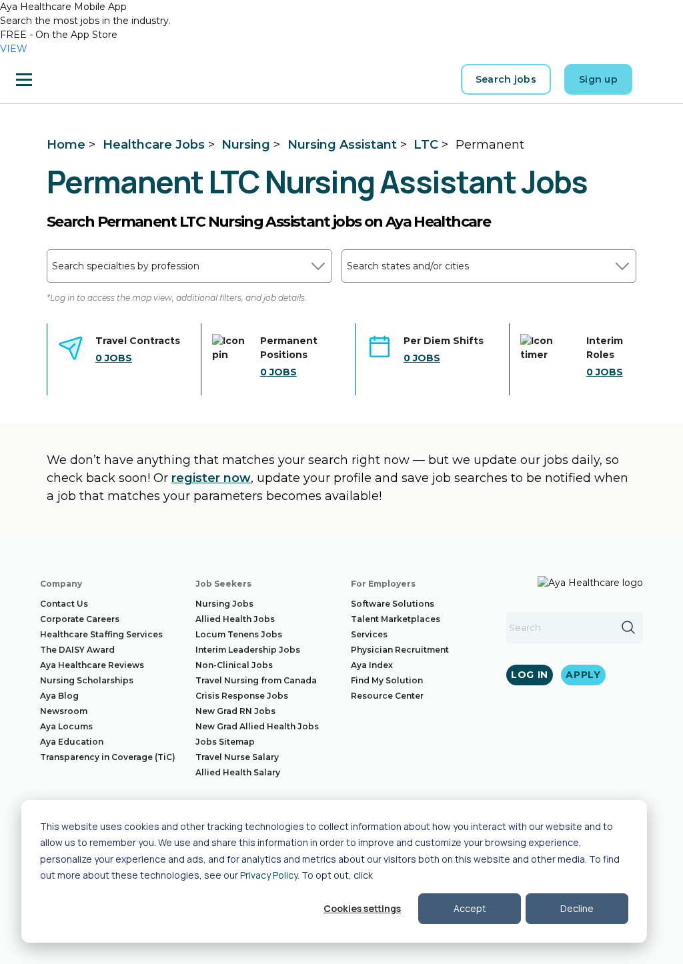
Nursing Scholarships (86, 680)
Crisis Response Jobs (241, 696)
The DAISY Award (77, 650)
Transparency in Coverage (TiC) (107, 757)
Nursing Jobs (224, 604)
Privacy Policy (268, 875)
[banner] (80, 79)
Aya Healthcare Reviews (92, 665)
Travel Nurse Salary (237, 757)
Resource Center (387, 696)
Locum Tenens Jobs (238, 634)
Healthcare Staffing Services (101, 634)
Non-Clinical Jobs (234, 665)
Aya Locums (66, 726)
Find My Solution (387, 680)
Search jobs (506, 79)
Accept (470, 908)
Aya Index (372, 665)
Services (369, 634)
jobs (113, 358)
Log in (529, 675)
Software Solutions (392, 604)
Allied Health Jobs (235, 619)
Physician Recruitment (400, 650)
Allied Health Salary (237, 772)
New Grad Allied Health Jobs (257, 726)
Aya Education (71, 742)
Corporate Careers (79, 619)
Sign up (598, 79)
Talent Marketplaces (395, 619)
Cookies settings (362, 908)
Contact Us (64, 604)
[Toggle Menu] (24, 79)
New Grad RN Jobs (235, 711)
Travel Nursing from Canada (256, 680)
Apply (583, 675)
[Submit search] (628, 627)
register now (211, 478)
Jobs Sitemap (225, 742)
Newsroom (63, 711)
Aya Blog (59, 696)
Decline (577, 908)
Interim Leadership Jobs (247, 650)
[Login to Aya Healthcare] (656, 79)
